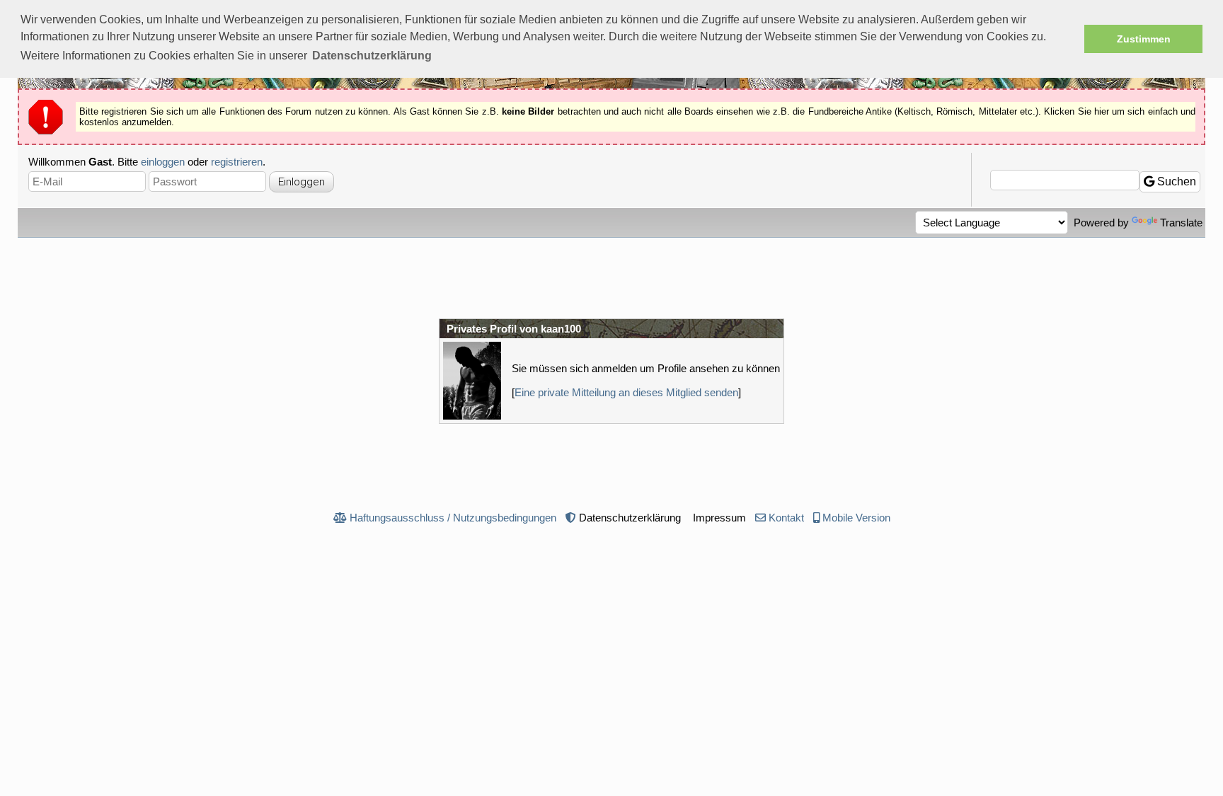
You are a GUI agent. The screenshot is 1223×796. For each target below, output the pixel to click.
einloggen (163, 162)
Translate (1181, 223)
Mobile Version (856, 518)
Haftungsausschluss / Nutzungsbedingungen (453, 518)
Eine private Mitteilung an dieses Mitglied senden (626, 392)
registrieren (237, 162)
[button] (372, 56)
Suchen (1175, 181)
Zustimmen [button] (1144, 39)
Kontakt (786, 518)
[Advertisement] (611, 276)
